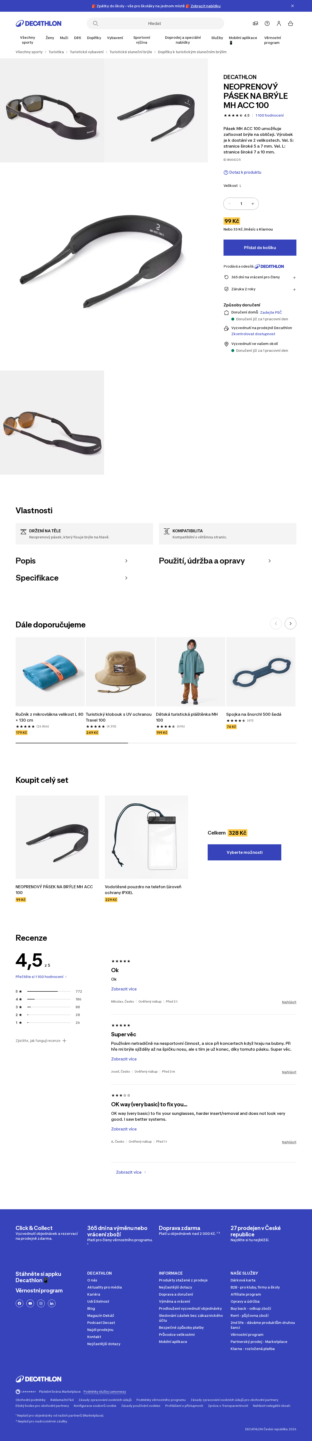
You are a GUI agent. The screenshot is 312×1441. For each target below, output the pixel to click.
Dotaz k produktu (245, 172)
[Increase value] (253, 204)
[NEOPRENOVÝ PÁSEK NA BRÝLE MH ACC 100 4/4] (52, 423)
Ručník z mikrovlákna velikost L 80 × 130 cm (50, 717)
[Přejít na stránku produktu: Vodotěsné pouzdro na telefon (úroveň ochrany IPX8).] (146, 837)
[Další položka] (290, 623)
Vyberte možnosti (245, 852)
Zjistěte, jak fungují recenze (38, 1041)
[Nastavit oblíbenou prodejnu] (255, 23)
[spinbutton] (241, 204)
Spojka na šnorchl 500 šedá (253, 714)
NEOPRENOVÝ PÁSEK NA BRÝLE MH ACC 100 (55, 889)
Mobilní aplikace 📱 (243, 40)
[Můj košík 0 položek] (290, 23)
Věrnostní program (272, 40)
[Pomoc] (267, 23)
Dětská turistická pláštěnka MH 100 (187, 717)
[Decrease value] (229, 204)
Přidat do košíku (260, 247)
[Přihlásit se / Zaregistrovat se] (279, 23)
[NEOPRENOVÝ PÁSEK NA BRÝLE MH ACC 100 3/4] (104, 266)
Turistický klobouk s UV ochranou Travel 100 (119, 717)
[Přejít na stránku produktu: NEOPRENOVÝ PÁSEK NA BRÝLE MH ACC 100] (57, 837)
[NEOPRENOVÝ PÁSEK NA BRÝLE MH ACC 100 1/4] (156, 110)
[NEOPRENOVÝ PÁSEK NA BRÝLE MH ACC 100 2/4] (52, 110)
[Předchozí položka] (276, 623)
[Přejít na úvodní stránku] (38, 23)
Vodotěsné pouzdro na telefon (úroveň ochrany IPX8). (143, 889)
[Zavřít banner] (292, 6)
